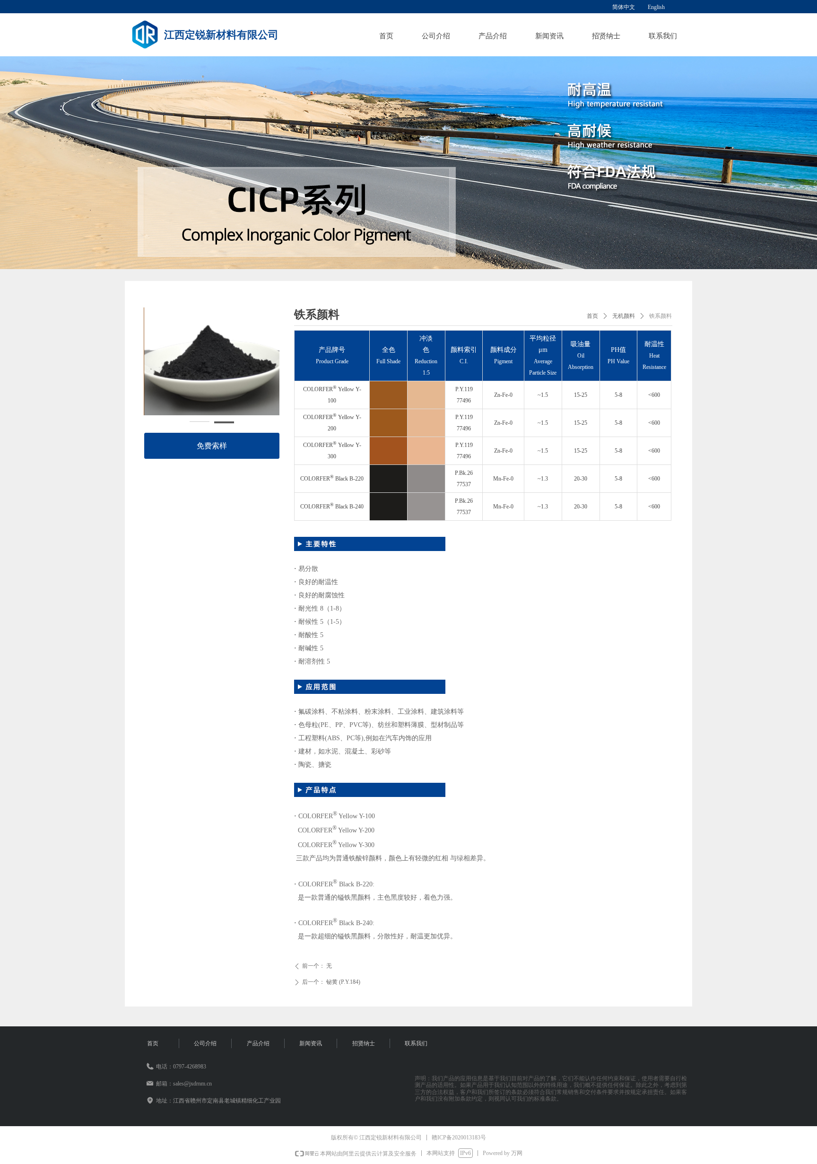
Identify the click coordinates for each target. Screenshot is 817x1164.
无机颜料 (623, 316)
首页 (592, 316)
